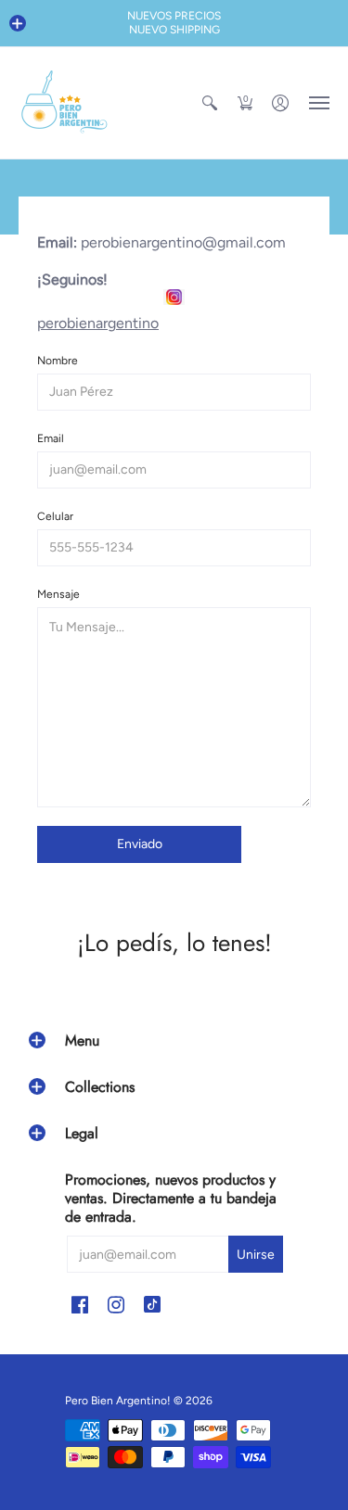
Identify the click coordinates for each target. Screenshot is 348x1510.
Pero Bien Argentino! (118, 1400)
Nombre (57, 360)
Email (50, 438)
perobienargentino (98, 323)
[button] (17, 23)
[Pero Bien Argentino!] (65, 103)
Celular (55, 516)
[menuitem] (209, 103)
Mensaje (58, 594)
